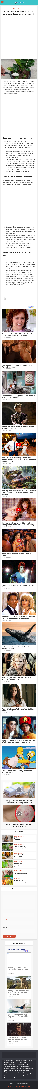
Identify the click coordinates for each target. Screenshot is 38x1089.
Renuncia (23, 1086)
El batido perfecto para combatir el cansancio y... (20, 881)
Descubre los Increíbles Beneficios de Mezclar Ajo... (21, 872)
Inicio (28, 1086)
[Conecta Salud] (19, 2)
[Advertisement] (19, 37)
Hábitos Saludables (19, 9)
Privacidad (17, 1086)
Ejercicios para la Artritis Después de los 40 (20, 838)
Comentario (6, 894)
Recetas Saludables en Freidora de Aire (19, 855)
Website (5, 928)
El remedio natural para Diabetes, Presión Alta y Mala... (20, 865)
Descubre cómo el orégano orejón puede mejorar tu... (20, 847)
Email (5, 920)
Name (5, 912)
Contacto (10, 1086)
